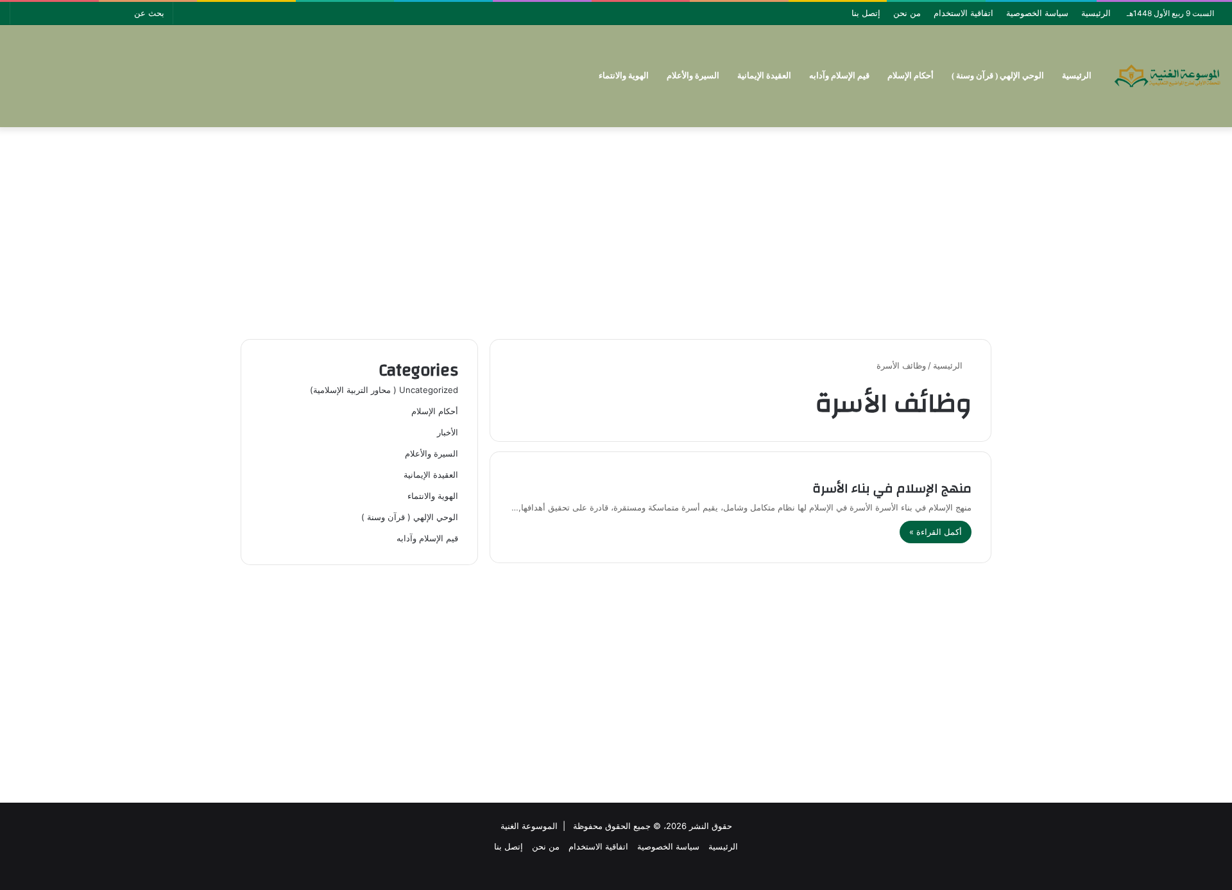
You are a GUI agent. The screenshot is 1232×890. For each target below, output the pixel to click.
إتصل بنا (865, 13)
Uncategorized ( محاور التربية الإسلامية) (384, 390)
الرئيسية (1096, 13)
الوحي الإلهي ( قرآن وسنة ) (998, 75)
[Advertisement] (616, 230)
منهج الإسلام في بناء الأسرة (891, 488)
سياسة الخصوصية (1037, 13)
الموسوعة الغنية (529, 826)
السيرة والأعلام (693, 75)
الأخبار (447, 432)
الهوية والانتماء (624, 75)
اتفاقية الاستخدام (963, 13)
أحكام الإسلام (910, 75)
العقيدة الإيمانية (764, 75)
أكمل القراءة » (935, 532)
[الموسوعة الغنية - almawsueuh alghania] (1167, 76)
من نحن (907, 13)
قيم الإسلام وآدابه (839, 75)
